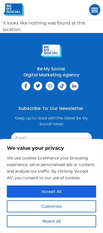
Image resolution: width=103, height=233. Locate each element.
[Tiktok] (62, 86)
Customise (51, 206)
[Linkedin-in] (74, 86)
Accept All (51, 191)
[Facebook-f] (25, 86)
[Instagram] (50, 86)
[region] (51, 186)
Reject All (51, 221)
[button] (95, 9)
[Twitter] (38, 86)
